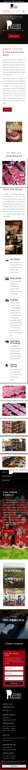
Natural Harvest (13, 366)
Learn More (6, 480)
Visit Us (7, 110)
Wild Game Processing (15, 342)
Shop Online (14, 36)
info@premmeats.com (9, 707)
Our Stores (15, 259)
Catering (14, 300)
